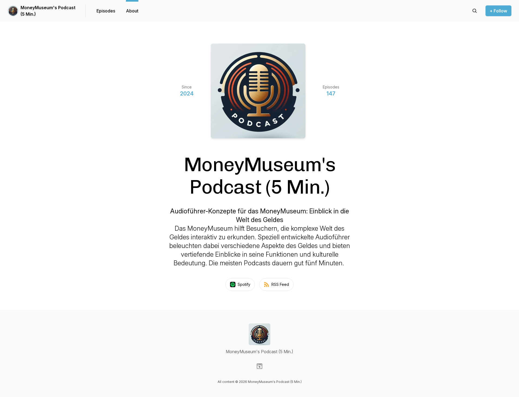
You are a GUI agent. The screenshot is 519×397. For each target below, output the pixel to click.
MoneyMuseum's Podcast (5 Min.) (48, 11)
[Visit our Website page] (259, 366)
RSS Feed (280, 284)
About (132, 11)
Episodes (106, 11)
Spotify (244, 284)
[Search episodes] (475, 11)
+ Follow (498, 11)
